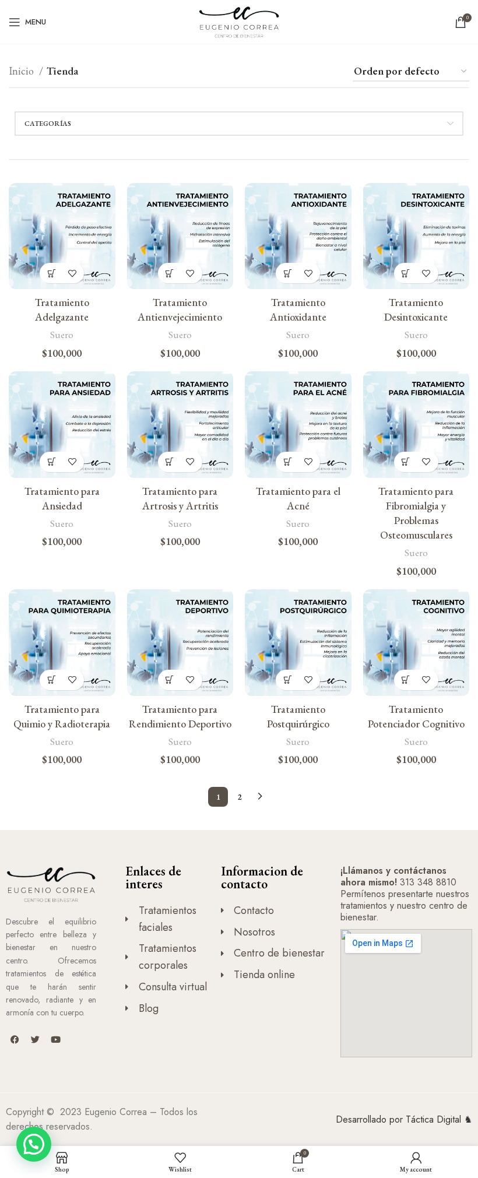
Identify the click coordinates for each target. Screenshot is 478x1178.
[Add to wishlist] (72, 273)
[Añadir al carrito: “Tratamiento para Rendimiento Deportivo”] (170, 680)
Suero (61, 334)
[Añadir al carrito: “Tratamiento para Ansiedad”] (51, 462)
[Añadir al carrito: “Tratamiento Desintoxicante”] (406, 273)
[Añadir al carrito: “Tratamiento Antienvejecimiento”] (170, 273)
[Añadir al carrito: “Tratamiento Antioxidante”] (287, 273)
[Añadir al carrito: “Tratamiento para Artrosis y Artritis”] (170, 462)
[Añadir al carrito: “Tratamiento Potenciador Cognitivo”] (406, 680)
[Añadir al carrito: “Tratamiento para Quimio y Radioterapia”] (51, 680)
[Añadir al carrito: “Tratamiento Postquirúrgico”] (287, 680)
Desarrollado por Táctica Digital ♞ (404, 1119)
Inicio (22, 71)
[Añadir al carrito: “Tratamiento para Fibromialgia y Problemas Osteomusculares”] (406, 462)
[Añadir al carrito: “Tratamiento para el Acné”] (287, 462)
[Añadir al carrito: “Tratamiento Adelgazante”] (51, 273)
